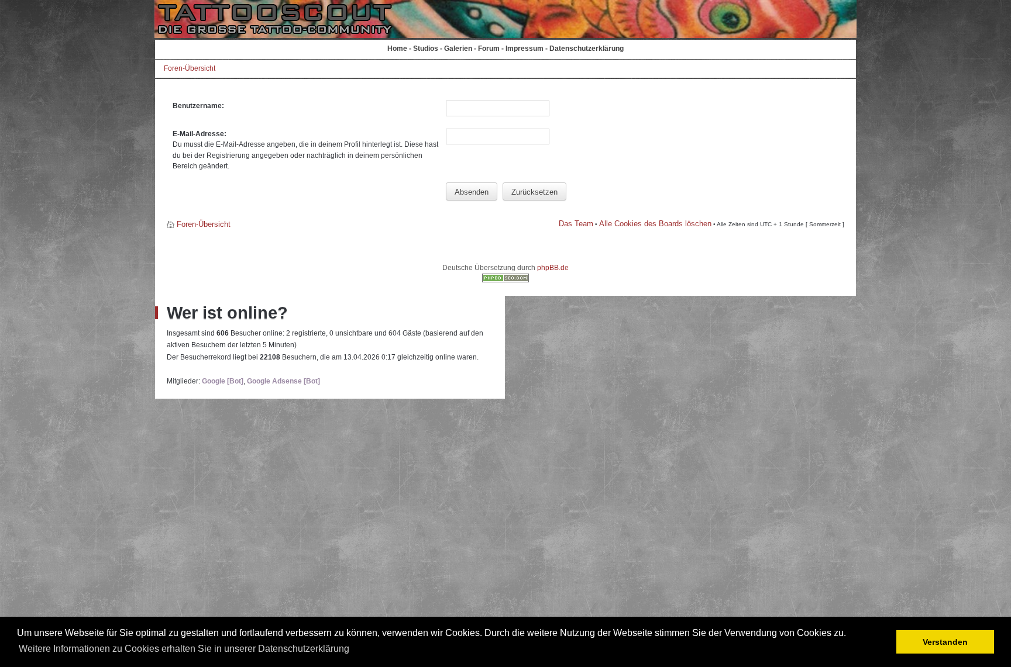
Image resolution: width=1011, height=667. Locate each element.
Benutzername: (198, 106)
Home (397, 48)
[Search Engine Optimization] (505, 280)
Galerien (458, 48)
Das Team (576, 223)
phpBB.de (553, 268)
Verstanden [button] (945, 642)
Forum (489, 48)
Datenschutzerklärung (586, 48)
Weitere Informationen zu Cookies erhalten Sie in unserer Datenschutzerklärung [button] (184, 649)
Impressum (525, 48)
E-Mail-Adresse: (199, 134)
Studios (425, 48)
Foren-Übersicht (189, 68)
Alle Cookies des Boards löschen (655, 223)
